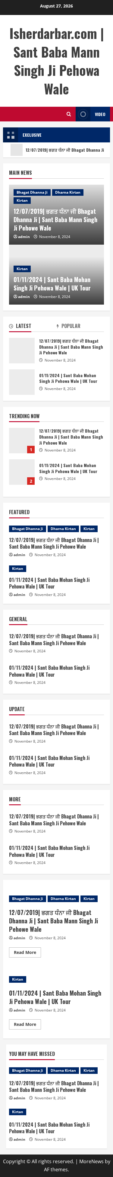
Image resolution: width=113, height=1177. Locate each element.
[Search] (69, 114)
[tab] (33, 327)
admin (24, 236)
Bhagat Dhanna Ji (32, 192)
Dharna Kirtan (67, 192)
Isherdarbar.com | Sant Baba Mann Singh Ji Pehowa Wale (56, 60)
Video (100, 114)
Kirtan (22, 200)
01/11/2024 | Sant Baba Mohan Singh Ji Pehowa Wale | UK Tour (52, 283)
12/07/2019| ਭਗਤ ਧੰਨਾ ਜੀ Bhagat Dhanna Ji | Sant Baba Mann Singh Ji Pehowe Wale (55, 219)
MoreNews (91, 1161)
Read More (27, 953)
